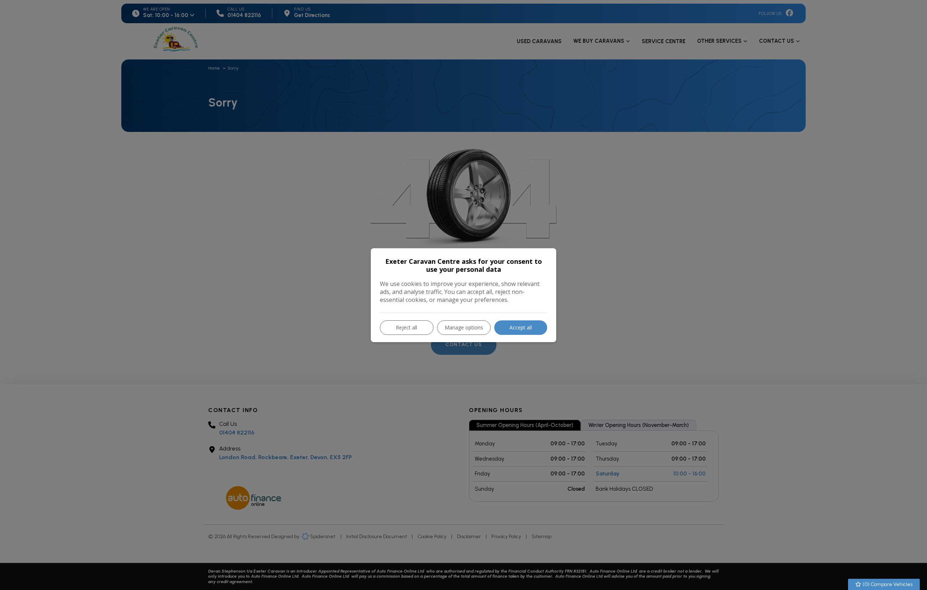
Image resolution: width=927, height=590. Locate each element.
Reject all (406, 327)
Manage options (464, 327)
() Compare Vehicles (887, 584)
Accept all (520, 327)
